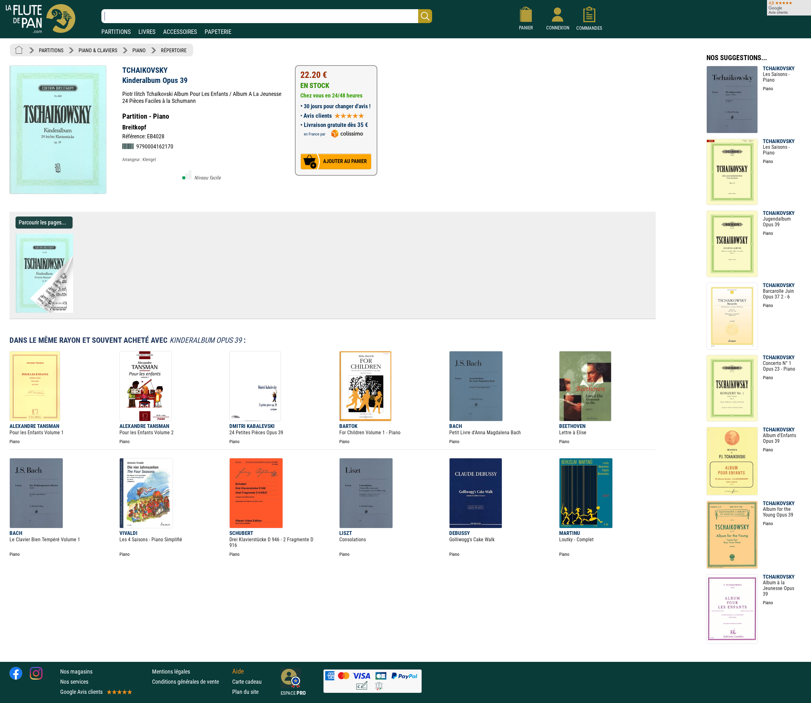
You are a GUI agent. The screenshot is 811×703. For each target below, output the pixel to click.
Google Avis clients (81, 691)
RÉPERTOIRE (174, 50)
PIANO (139, 50)
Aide (238, 671)
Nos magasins (76, 671)
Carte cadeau (247, 681)
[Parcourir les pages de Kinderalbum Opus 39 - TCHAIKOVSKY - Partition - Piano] (76, 311)
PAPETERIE (218, 31)
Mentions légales (171, 671)
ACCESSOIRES (180, 31)
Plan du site (245, 691)
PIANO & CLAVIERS (98, 50)
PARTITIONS (116, 31)
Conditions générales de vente (190, 681)
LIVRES (147, 31)
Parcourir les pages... (42, 222)
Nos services (74, 681)
